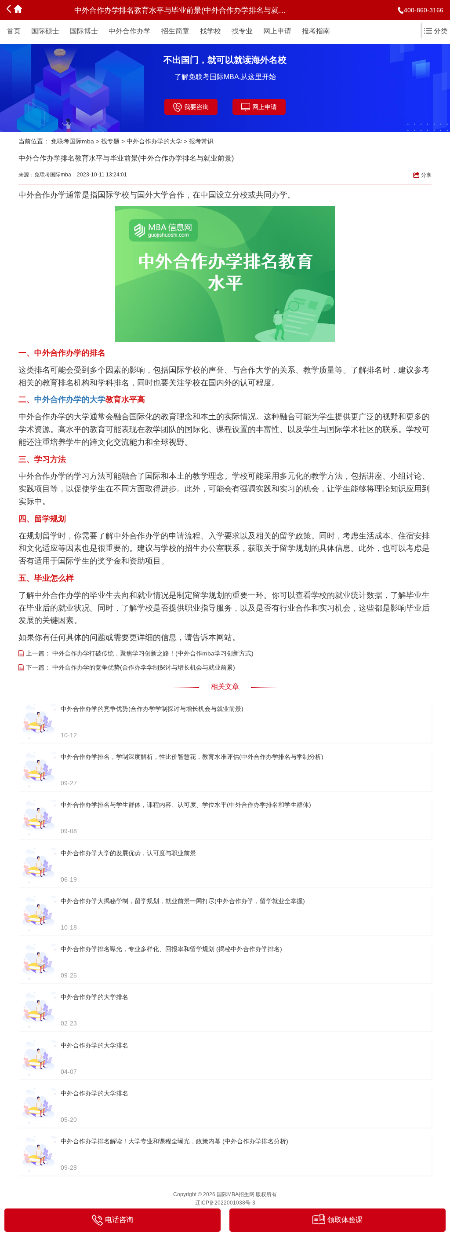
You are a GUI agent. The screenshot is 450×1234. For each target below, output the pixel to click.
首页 (14, 31)
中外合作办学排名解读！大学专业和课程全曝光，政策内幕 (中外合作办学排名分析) (174, 1141)
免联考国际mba (72, 141)
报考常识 (201, 141)
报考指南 (316, 31)
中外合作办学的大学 (154, 141)
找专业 (242, 31)
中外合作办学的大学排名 (94, 996)
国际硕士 (45, 31)
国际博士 (84, 31)
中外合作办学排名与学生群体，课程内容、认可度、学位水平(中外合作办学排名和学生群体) (186, 804)
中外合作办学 (130, 31)
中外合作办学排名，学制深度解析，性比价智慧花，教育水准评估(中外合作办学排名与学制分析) (192, 756)
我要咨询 (196, 106)
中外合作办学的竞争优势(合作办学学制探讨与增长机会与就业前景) (143, 667)
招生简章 (175, 31)
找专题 (110, 141)
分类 (441, 31)
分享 (426, 175)
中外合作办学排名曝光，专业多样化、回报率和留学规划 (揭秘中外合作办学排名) (171, 948)
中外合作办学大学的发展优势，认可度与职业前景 (128, 853)
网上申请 (277, 31)
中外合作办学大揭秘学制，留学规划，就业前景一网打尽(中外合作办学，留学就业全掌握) (183, 900)
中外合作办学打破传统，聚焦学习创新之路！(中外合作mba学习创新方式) (153, 653)
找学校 (210, 31)
